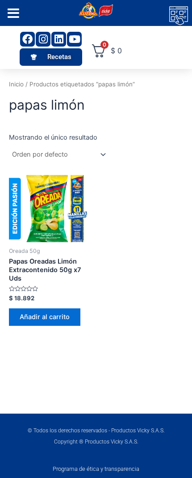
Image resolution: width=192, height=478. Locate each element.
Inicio (16, 84)
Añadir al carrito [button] (45, 317)
